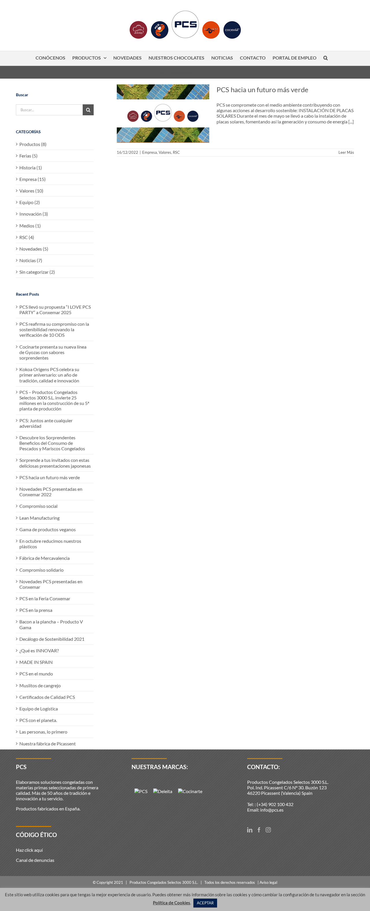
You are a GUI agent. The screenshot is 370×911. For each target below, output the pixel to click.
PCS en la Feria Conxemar (44, 598)
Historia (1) (30, 167)
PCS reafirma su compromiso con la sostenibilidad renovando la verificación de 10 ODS (54, 329)
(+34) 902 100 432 (275, 804)
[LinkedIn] (249, 829)
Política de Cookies (171, 902)
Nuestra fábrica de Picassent (47, 743)
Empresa (149, 152)
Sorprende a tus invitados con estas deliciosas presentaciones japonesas (55, 462)
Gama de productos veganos (47, 529)
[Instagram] (268, 829)
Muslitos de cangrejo (40, 685)
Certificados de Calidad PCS (47, 697)
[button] (325, 58)
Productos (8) (33, 144)
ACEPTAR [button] (205, 903)
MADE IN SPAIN (36, 662)
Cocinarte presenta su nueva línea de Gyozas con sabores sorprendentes (52, 352)
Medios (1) (30, 225)
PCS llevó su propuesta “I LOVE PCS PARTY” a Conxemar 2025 (55, 309)
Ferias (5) (28, 155)
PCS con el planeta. (38, 720)
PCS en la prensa (35, 610)
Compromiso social (38, 506)
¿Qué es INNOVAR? (39, 650)
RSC (176, 152)
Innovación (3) (33, 213)
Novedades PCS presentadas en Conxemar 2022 (50, 491)
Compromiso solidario (41, 570)
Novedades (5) (33, 248)
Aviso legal (268, 882)
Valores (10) (31, 190)
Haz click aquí (29, 850)
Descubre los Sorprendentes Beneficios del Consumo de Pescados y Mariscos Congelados (52, 443)
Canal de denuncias (35, 860)
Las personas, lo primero (43, 731)
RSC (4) (26, 237)
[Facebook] (259, 829)
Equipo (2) (29, 202)
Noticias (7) (30, 260)
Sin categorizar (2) (37, 272)
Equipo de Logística (38, 708)
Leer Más (346, 152)
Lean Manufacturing (39, 518)
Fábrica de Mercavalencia (44, 558)
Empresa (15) (32, 179)
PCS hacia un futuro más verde (262, 89)
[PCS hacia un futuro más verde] (163, 113)
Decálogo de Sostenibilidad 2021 (51, 639)
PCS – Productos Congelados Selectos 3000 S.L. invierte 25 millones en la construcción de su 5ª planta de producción (54, 400)
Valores (165, 152)
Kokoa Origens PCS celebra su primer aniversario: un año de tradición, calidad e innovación (49, 374)
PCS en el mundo (36, 673)
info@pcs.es (272, 809)
